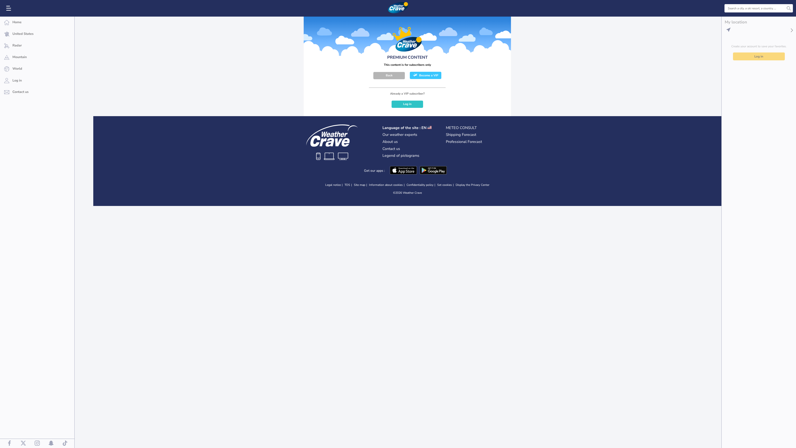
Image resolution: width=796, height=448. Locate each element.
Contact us (391, 148)
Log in (407, 104)
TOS (347, 185)
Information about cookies (386, 185)
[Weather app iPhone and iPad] (403, 170)
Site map (359, 185)
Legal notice (333, 185)
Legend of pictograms (400, 155)
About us (390, 141)
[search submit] (789, 8)
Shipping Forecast (461, 134)
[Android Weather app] (433, 170)
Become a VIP (428, 75)
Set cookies (444, 185)
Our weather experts (399, 134)
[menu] (9, 8)
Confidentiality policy (419, 185)
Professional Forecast (464, 141)
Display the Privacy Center (472, 185)
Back (389, 75)
